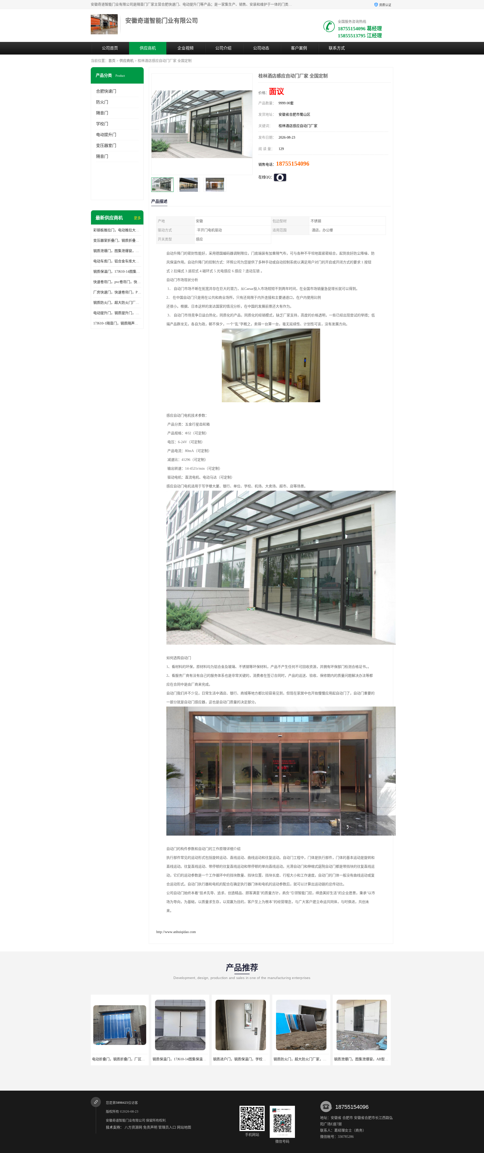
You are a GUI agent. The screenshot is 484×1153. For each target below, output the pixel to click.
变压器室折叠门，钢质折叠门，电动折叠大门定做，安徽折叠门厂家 (117, 240)
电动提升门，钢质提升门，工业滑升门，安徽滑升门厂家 (117, 313)
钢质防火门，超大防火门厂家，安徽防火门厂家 (117, 303)
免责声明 (150, 1127)
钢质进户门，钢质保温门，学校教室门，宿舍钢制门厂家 (197, 1059)
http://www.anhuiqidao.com (176, 932)
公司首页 (110, 48)
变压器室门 (106, 145)
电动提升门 (106, 135)
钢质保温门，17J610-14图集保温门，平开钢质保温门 (117, 271)
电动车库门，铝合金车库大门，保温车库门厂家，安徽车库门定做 (117, 261)
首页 (111, 61)
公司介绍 (223, 48)
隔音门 (102, 113)
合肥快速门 (106, 91)
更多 (137, 218)
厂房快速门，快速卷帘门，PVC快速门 (117, 292)
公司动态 (261, 48)
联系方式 (337, 48)
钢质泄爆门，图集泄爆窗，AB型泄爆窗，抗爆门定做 (117, 251)
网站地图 (184, 1127)
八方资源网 (133, 1127)
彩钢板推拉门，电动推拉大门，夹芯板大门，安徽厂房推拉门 (117, 230)
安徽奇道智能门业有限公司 (125, 1120)
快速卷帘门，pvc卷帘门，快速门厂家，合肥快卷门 (117, 282)
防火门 (102, 102)
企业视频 (185, 48)
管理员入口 (167, 1127)
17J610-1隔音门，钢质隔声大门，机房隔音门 (117, 323)
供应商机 (148, 48)
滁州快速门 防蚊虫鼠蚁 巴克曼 (362, 1059)
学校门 (102, 124)
